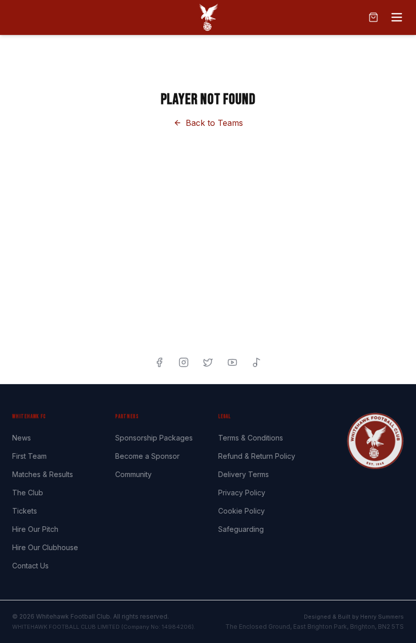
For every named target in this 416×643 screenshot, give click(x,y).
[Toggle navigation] (397, 17)
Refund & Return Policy (256, 456)
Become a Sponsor (147, 456)
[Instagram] (184, 362)
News (21, 437)
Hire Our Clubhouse (45, 547)
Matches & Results (42, 474)
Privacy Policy (241, 492)
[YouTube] (232, 362)
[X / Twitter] (208, 362)
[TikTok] (257, 362)
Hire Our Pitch (35, 529)
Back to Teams (214, 123)
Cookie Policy (241, 510)
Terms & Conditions (250, 437)
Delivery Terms (243, 474)
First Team (29, 456)
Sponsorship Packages (154, 437)
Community (133, 474)
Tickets (24, 510)
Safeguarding (241, 529)
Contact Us (30, 565)
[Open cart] (373, 17)
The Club (27, 492)
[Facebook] (159, 362)
